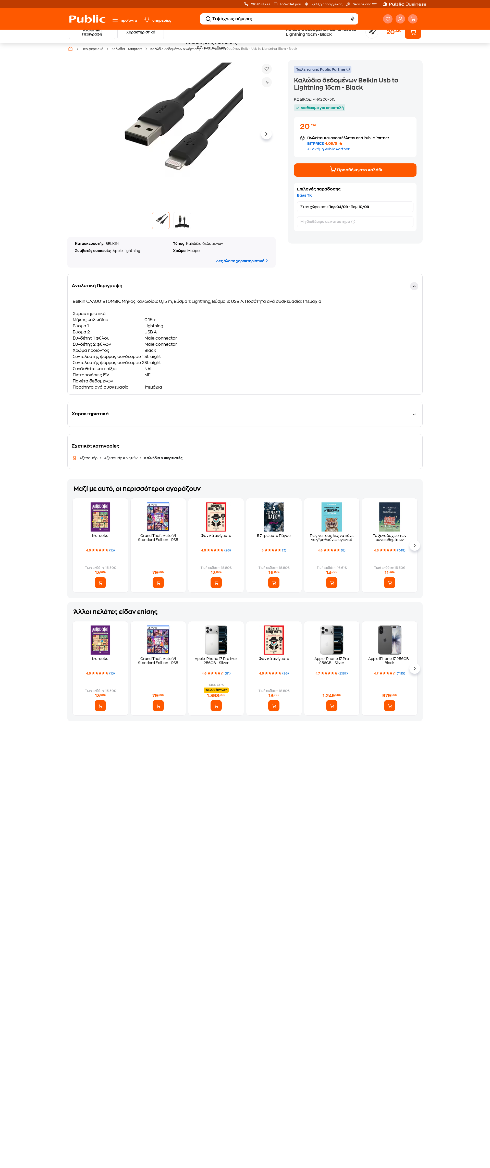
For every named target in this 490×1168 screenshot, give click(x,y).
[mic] (353, 19)
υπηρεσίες (161, 20)
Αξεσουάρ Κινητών (120, 458)
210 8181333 (260, 4)
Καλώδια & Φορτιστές (162, 458)
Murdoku (100, 535)
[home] (87, 19)
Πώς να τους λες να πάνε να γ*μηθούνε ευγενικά (331, 537)
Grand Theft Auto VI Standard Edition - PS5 (158, 537)
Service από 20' (364, 4)
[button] (407, 4)
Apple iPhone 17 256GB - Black (389, 661)
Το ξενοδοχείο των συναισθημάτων (390, 537)
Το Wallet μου (290, 4)
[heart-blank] (388, 18)
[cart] (413, 18)
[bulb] (146, 19)
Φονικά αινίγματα (216, 535)
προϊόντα (129, 20)
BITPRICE (315, 143)
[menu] (115, 19)
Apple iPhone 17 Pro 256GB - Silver (331, 661)
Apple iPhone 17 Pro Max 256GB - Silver (216, 661)
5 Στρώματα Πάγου (274, 535)
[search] (208, 19)
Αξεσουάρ (88, 458)
